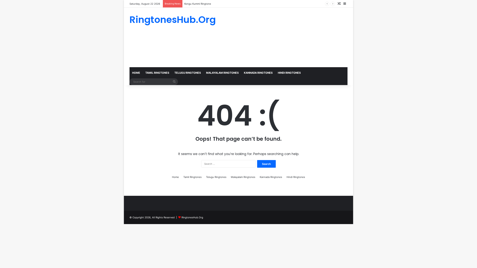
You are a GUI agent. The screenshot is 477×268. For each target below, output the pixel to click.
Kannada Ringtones (258, 72)
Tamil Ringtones (157, 72)
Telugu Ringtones (187, 72)
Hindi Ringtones (289, 72)
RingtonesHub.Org (192, 217)
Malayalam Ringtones (222, 72)
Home (136, 72)
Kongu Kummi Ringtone (197, 3)
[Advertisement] (276, 37)
